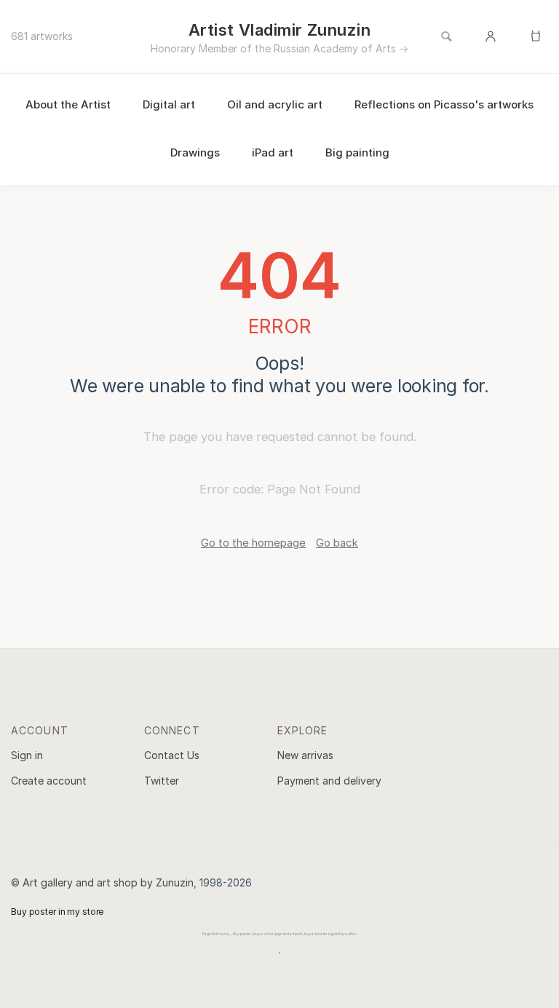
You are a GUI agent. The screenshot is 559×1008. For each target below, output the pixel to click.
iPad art (272, 152)
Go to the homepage (253, 542)
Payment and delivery (329, 780)
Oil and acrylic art (274, 104)
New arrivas (305, 755)
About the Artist (68, 104)
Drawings (195, 152)
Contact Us (171, 755)
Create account (49, 780)
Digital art (169, 104)
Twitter (161, 780)
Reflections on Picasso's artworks (444, 104)
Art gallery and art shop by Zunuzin (108, 882)
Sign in (27, 755)
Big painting (357, 152)
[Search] (446, 37)
